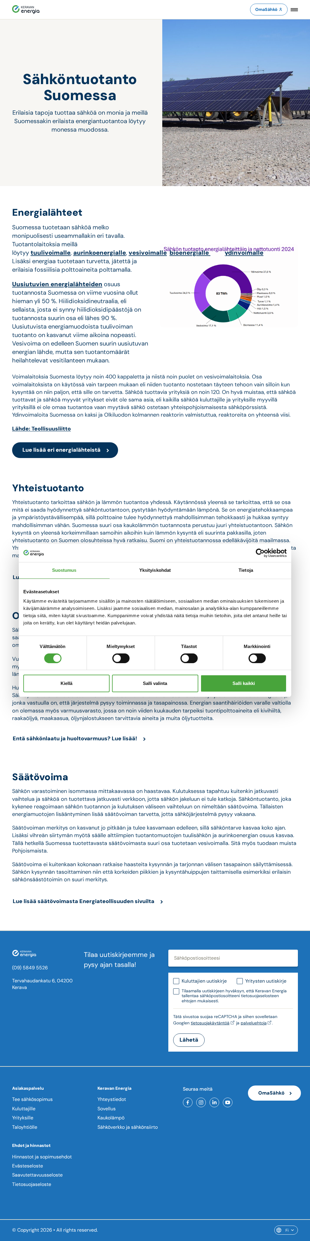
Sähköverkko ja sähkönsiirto (127, 1127)
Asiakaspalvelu (28, 1088)
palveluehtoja (254, 1023)
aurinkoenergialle (99, 253)
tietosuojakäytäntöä (210, 1023)
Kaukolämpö (110, 1118)
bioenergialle (190, 253)
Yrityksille (22, 1118)
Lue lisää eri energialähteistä (61, 450)
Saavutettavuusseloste (37, 1175)
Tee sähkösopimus (32, 1099)
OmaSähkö (266, 9)
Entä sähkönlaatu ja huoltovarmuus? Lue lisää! (75, 738)
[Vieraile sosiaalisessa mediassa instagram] (201, 1102)
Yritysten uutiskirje (265, 981)
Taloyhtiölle (24, 1127)
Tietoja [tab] (246, 570)
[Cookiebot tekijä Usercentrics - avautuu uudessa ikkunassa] (260, 553)
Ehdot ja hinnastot (31, 1145)
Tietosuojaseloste (31, 1184)
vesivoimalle (148, 253)
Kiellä (66, 683)
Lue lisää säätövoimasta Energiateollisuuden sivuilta (83, 901)
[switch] (121, 658)
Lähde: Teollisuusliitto (41, 428)
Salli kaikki (243, 683)
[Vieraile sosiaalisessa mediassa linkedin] (214, 1102)
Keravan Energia (114, 1088)
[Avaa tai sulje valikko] (294, 9)
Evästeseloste (27, 1166)
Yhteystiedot (111, 1099)
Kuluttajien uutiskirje (204, 981)
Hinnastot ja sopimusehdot (42, 1157)
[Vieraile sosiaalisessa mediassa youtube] (227, 1102)
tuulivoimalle (51, 253)
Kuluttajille (23, 1108)
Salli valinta (155, 683)
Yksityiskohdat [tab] (155, 570)
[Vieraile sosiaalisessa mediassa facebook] (188, 1102)
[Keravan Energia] (25, 9)
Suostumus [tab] (64, 570)
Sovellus (106, 1108)
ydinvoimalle (244, 253)
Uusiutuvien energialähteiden (57, 284)
